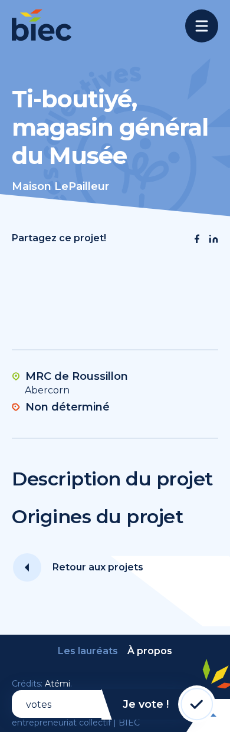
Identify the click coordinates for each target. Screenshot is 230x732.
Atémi (57, 683)
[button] (197, 239)
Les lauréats (88, 650)
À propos (149, 650)
